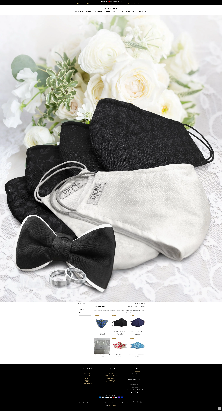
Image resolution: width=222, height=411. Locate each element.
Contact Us (137, 371)
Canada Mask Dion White (120, 355)
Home (78, 303)
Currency (85, 3)
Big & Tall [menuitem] (115, 11)
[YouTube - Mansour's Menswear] (142, 303)
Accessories (87, 377)
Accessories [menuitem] (98, 11)
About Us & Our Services (111, 375)
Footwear (87, 378)
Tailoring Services (111, 378)
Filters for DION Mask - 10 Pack (102, 355)
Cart (143, 3)
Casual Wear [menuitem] (79, 11)
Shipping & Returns (111, 380)
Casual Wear (87, 373)
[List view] (144, 306)
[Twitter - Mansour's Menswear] (135, 303)
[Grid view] (143, 306)
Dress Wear (87, 375)
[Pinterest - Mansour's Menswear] (141, 303)
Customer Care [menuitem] (141, 11)
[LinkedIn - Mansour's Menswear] (144, 303)
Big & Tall (87, 380)
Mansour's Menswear (112, 405)
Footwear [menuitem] (107, 11)
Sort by (129, 306)
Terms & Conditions (111, 381)
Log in (129, 3)
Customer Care (87, 385)
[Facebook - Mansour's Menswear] (137, 303)
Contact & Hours (111, 377)
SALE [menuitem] (122, 11)
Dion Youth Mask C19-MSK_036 (137, 355)
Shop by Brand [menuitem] (130, 11)
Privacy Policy (111, 383)
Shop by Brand (87, 383)
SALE (87, 381)
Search (111, 373)
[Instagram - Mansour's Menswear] (139, 303)
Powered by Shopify (111, 406)
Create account (135, 3)
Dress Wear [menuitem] (89, 11)
